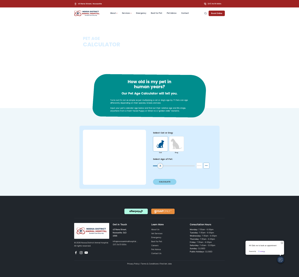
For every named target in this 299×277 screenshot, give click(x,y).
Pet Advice (171, 13)
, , (120, 232)
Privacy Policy (133, 263)
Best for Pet (156, 13)
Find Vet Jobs (166, 263)
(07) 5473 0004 (214, 3)
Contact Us (156, 253)
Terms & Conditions (150, 263)
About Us (155, 229)
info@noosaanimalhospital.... (125, 241)
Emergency (141, 13)
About (113, 13)
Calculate (164, 181)
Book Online (216, 13)
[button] (280, 259)
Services (126, 13)
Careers (154, 245)
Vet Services (156, 233)
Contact (185, 13)
